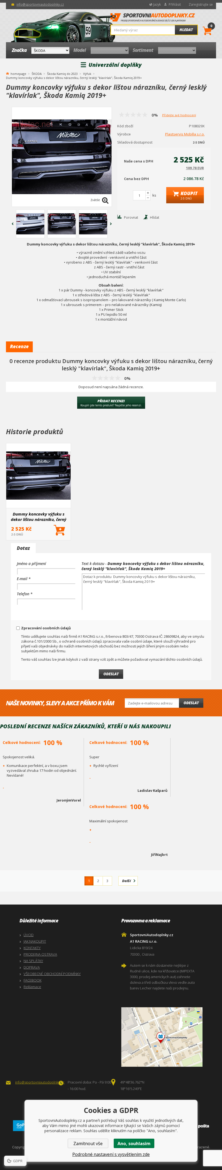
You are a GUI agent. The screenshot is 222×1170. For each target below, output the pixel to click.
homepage (18, 73)
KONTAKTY (32, 947)
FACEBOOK (32, 980)
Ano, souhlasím (134, 1143)
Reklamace (32, 986)
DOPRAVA (32, 967)
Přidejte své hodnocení (179, 115)
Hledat (186, 29)
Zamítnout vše (88, 1143)
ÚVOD (29, 934)
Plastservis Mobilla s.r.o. (185, 134)
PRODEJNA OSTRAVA (40, 954)
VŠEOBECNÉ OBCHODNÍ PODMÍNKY (52, 973)
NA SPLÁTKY (33, 960)
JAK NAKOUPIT (35, 941)
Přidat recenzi (111, 402)
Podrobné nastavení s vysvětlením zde (111, 1154)
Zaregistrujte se (201, 4)
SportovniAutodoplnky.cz (152, 19)
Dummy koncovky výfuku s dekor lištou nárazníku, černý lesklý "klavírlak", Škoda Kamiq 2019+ (38, 516)
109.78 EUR (195, 168)
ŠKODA (37, 74)
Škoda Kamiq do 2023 (62, 74)
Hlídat (154, 217)
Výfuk (87, 74)
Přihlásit (175, 4)
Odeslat (191, 702)
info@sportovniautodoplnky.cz (40, 4)
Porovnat (131, 217)
